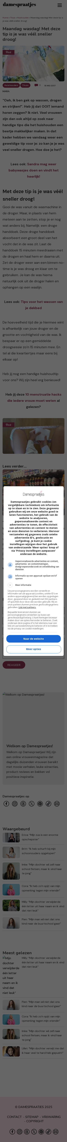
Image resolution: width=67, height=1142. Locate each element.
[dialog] (33, 571)
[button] (33, 585)
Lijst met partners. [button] (27, 607)
